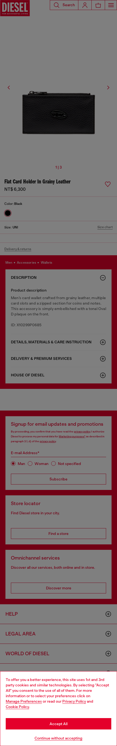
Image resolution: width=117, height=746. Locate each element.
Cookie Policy (17, 707)
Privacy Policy (74, 701)
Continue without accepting (58, 738)
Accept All (58, 724)
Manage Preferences (24, 701)
